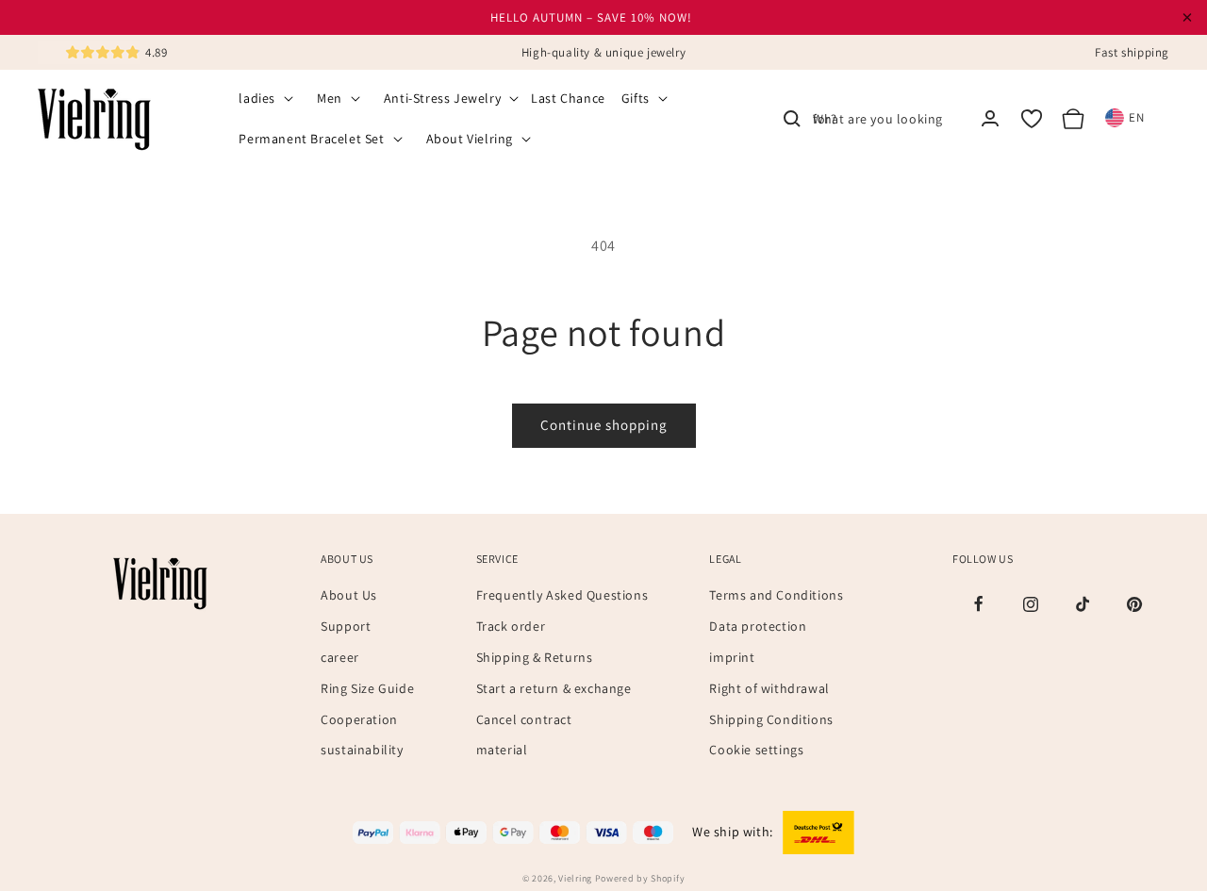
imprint (731, 657)
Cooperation (359, 719)
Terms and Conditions (776, 594)
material (502, 749)
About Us (349, 594)
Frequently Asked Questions (562, 594)
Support (346, 626)
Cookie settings (756, 749)
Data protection (757, 626)
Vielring (575, 878)
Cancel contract (524, 719)
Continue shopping (604, 425)
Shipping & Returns (534, 657)
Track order (511, 626)
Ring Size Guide (367, 688)
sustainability (362, 749)
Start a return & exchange (554, 688)
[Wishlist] (1031, 119)
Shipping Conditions (771, 719)
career (340, 657)
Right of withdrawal (769, 688)
